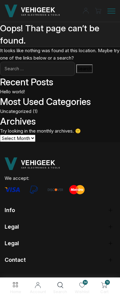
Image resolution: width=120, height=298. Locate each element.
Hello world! (12, 92)
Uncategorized (15, 111)
